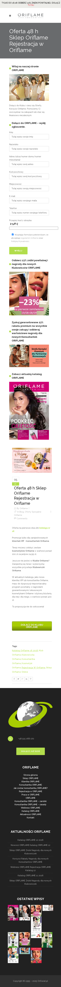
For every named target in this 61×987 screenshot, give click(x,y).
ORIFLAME (30, 798)
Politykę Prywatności (20, 241)
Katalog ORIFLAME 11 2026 (30, 875)
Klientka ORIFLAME (30, 781)
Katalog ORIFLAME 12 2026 (30, 840)
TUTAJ (31, 5)
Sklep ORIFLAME (30, 778)
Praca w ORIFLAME (30, 795)
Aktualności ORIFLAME (30, 814)
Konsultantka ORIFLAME (30, 785)
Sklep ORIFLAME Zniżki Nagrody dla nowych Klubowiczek (30, 852)
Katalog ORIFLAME (30, 811)
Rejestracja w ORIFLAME (30, 791)
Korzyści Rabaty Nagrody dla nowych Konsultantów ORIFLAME (31, 860)
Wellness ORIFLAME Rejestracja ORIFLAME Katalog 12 (30, 869)
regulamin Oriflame (30, 238)
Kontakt (30, 817)
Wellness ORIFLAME (30, 808)
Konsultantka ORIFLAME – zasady (30, 804)
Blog (21, 512)
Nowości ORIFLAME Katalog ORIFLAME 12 (30, 845)
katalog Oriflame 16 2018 (25, 650)
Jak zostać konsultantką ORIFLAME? (30, 788)
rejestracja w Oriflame (33, 668)
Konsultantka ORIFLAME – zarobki (31, 801)
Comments (22, 518)
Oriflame (24, 508)
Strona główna (31, 775)
